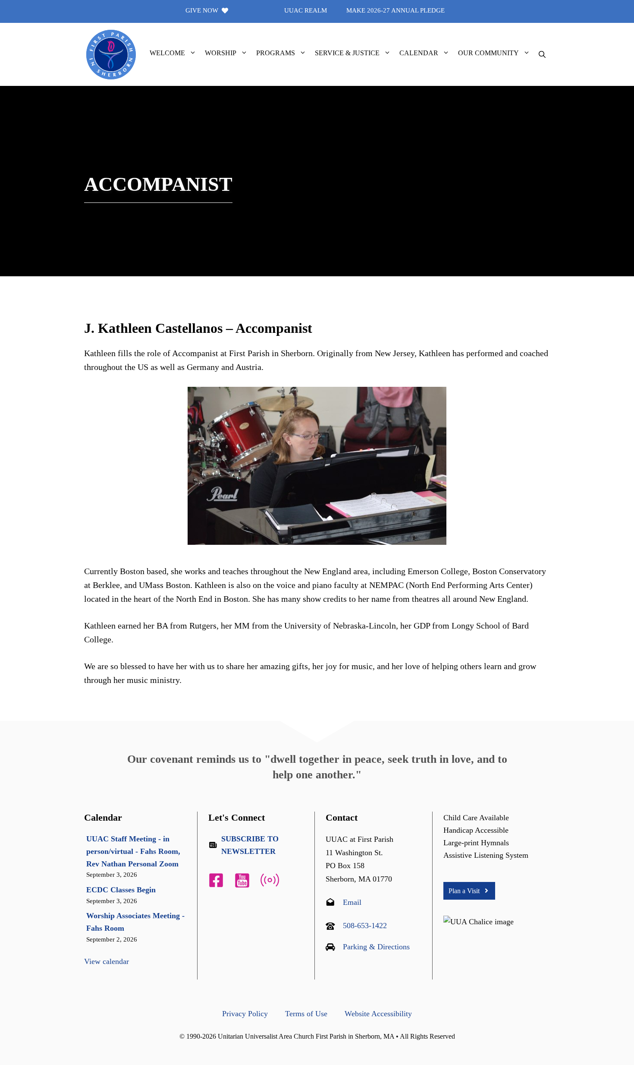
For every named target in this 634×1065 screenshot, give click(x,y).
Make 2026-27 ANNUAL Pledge (395, 10)
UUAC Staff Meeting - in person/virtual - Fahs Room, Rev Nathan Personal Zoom (133, 851)
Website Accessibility (378, 1013)
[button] (193, 53)
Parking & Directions (376, 946)
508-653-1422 (365, 925)
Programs (275, 53)
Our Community (488, 53)
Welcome (167, 53)
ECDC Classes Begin (121, 889)
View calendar (106, 961)
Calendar (418, 53)
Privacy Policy (245, 1013)
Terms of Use (306, 1013)
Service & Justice (347, 53)
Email (352, 902)
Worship (220, 53)
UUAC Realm (305, 10)
